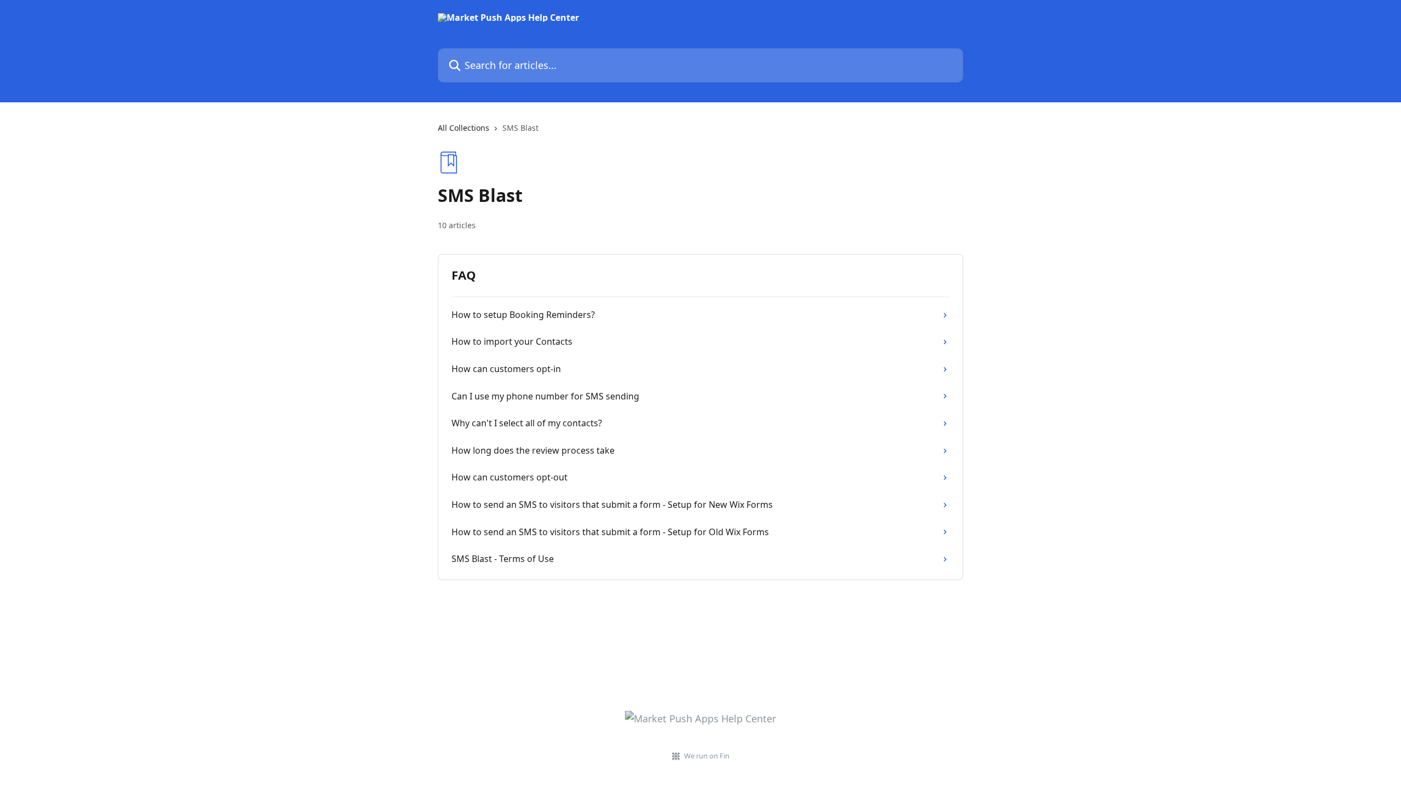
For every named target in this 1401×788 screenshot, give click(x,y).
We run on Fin (707, 756)
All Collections (463, 128)
